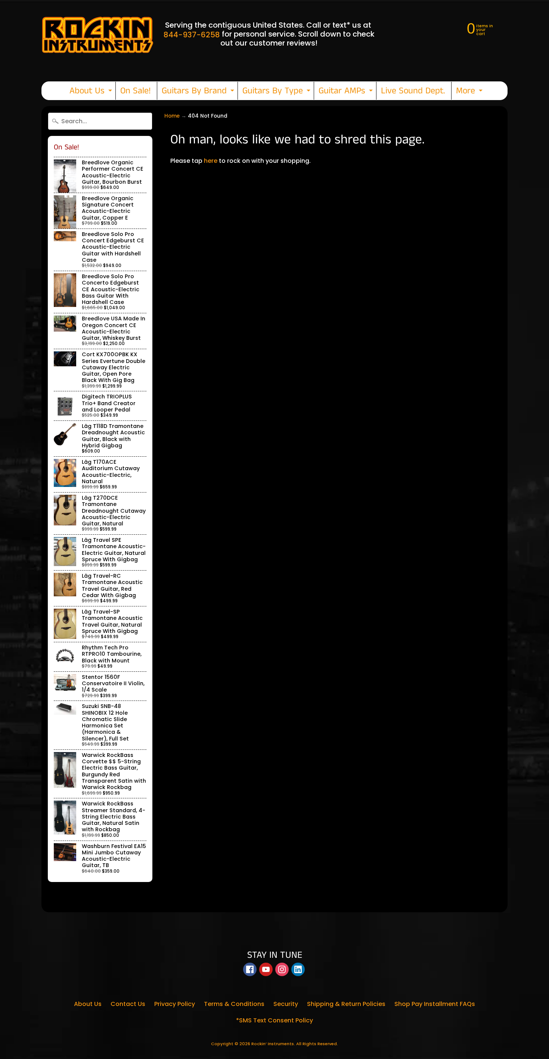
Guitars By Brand (199, 92)
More (470, 92)
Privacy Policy (174, 1004)
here (210, 160)
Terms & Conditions (234, 1004)
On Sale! (135, 90)
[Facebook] (250, 969)
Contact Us (128, 1004)
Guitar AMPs (347, 92)
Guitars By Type (277, 92)
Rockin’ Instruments (272, 1044)
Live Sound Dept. (413, 90)
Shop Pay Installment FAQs (434, 1004)
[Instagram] (282, 969)
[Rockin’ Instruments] (97, 34)
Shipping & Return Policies (346, 1004)
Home (172, 115)
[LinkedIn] (298, 969)
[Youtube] (266, 969)
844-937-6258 (192, 34)
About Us (91, 92)
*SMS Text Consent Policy (274, 1020)
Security (285, 1004)
